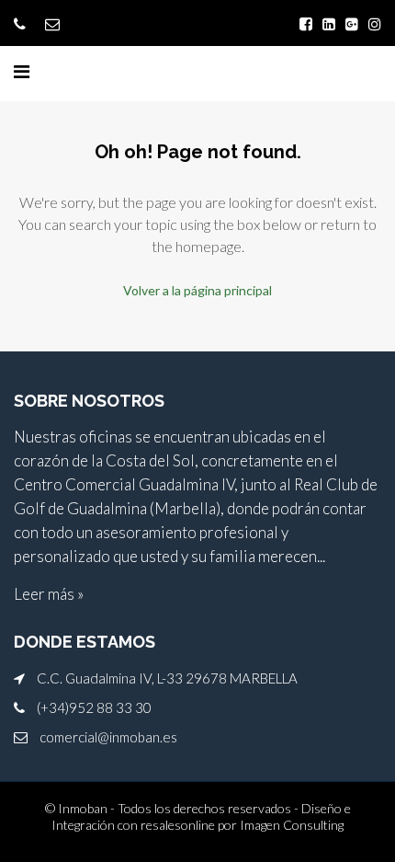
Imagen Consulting (292, 825)
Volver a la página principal (197, 290)
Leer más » (49, 593)
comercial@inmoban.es (108, 737)
